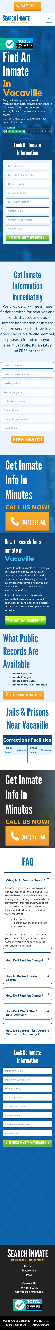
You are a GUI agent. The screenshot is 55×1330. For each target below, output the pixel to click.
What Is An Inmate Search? (26, 880)
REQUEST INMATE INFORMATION (25, 620)
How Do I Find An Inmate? (24, 960)
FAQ (29, 1274)
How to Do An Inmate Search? (21, 978)
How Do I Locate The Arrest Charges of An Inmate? (26, 1032)
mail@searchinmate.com (29, 1291)
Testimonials (29, 1270)
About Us (29, 1266)
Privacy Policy (41, 1321)
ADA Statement (40, 1325)
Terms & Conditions (16, 1325)
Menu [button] (49, 19)
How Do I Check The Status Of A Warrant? (25, 1013)
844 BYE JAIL (27, 6)
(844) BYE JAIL (33, 522)
